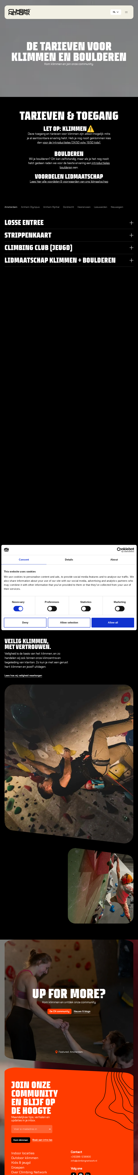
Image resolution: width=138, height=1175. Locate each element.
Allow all (113, 622)
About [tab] (114, 559)
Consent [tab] (24, 559)
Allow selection (69, 622)
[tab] (11, 207)
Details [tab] (69, 559)
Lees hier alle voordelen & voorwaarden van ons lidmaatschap (69, 181)
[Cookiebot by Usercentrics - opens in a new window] (119, 549)
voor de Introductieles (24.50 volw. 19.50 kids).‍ (72, 142)
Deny (25, 622)
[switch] (52, 608)
